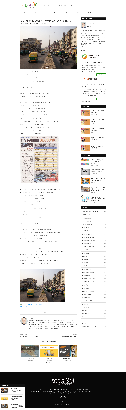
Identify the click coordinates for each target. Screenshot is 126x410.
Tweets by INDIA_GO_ (86, 101)
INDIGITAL (101, 99)
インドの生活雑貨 (94, 275)
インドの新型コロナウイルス (94, 269)
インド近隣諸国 (94, 304)
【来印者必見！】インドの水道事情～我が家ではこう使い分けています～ (98, 198)
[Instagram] (64, 396)
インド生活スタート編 (94, 294)
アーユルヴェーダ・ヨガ (94, 224)
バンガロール (94, 320)
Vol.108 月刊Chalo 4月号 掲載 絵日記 (97, 147)
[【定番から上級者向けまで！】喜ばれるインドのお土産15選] (85, 162)
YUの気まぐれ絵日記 (94, 221)
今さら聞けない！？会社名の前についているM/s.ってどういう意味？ (98, 189)
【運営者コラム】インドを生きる (94, 215)
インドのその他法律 (94, 243)
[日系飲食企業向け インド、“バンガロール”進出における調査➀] (4, 390)
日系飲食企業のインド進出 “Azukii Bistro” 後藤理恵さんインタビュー (16, 406)
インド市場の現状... (29, 358)
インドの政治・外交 (94, 266)
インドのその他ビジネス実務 (94, 240)
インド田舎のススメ (94, 297)
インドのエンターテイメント (94, 237)
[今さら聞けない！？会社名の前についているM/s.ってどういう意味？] (85, 189)
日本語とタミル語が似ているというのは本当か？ (98, 170)
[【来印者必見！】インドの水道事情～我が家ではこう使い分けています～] (85, 199)
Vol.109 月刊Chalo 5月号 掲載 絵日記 (97, 138)
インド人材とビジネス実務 (94, 291)
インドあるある (94, 227)
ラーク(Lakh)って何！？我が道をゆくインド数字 (98, 179)
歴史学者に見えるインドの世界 (94, 326)
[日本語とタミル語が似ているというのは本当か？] (85, 172)
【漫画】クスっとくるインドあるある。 (94, 211)
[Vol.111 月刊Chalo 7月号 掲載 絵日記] (85, 122)
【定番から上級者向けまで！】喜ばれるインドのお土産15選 (98, 161)
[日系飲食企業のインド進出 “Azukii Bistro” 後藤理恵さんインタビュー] (68, 351)
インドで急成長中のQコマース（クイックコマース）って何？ (16, 398)
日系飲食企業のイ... (67, 358)
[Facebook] (58, 396)
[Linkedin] (68, 396)
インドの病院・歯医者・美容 (94, 278)
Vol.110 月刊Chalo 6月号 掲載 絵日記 (97, 129)
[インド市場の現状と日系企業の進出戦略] (30, 351)
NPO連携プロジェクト (94, 218)
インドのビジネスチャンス (26, 18)
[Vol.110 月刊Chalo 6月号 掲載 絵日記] (85, 131)
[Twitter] (61, 396)
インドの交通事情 (94, 250)
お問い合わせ (90, 13)
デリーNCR (94, 316)
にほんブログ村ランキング (26, 306)
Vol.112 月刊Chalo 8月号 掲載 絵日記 (97, 111)
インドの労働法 (94, 259)
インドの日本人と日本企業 (94, 272)
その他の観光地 (94, 307)
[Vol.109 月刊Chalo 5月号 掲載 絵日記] (85, 139)
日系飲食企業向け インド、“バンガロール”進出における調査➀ (16, 390)
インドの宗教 (94, 262)
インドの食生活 (94, 288)
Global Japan (102, 75)
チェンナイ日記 (94, 313)
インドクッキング (94, 230)
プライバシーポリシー (63, 401)
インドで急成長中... (48, 358)
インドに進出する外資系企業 (94, 234)
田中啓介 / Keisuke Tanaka (31, 23)
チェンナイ (94, 310)
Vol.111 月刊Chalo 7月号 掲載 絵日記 (97, 120)
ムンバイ (94, 323)
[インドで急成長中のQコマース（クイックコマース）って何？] (49, 351)
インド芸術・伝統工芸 (94, 301)
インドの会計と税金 (94, 256)
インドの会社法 (94, 253)
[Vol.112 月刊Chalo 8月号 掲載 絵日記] (85, 113)
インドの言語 (94, 285)
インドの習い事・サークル (94, 281)
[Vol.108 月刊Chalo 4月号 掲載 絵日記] (85, 148)
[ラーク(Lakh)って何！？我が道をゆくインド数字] (85, 181)
